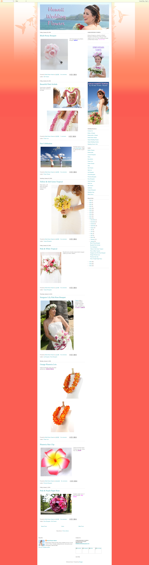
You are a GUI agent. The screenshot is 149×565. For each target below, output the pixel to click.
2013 (90, 265)
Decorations (90, 159)
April (92, 235)
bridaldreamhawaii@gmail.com (82, 543)
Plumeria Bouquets (48, 483)
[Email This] (70, 74)
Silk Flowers (46, 76)
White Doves (90, 194)
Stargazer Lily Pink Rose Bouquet (53, 297)
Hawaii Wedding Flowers (93, 139)
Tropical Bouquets (48, 241)
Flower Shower (47, 174)
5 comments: (63, 136)
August (92, 227)
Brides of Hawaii (91, 133)
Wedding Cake (91, 192)
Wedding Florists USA (93, 144)
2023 (90, 204)
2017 (90, 216)
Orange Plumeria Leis (48, 364)
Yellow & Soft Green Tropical (51, 182)
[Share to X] (73, 74)
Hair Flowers (90, 167)
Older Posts (81, 526)
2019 (90, 212)
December (93, 219)
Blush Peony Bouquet (48, 36)
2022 (90, 206)
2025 (90, 200)
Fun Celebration (46, 143)
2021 (90, 208)
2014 (90, 263)
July (92, 229)
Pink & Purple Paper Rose (50, 491)
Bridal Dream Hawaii (92, 137)
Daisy (89, 156)
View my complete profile (44, 547)
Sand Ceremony (91, 181)
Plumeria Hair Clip (47, 444)
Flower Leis (46, 138)
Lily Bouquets (47, 356)
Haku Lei (90, 170)
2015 (90, 261)
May (92, 233)
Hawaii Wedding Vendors (93, 142)
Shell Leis (90, 183)
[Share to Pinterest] (76, 74)
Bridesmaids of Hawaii (93, 135)
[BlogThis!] (71, 74)
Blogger (81, 562)
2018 (90, 214)
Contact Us (90, 131)
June (92, 231)
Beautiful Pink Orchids (48, 84)
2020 (90, 210)
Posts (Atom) (66, 531)
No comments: (63, 74)
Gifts (89, 165)
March (92, 237)
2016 (90, 218)
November (93, 221)
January (92, 241)
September (93, 225)
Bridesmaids (90, 152)
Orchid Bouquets (91, 174)
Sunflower (90, 187)
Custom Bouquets (92, 154)
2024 (90, 202)
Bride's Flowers (91, 150)
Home (62, 526)
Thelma (77, 300)
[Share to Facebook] (74, 74)
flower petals (78, 148)
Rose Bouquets (53, 356)
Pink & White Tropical (48, 249)
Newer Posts (44, 526)
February (93, 239)
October (92, 223)
